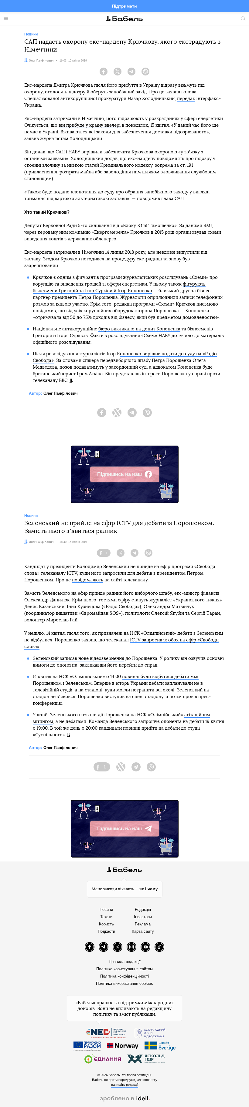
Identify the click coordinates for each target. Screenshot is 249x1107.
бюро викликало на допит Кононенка (139, 329)
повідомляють (87, 580)
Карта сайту (143, 931)
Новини (106, 909)
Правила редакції (125, 961)
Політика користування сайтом (124, 969)
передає (186, 98)
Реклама (143, 924)
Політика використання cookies (124, 983)
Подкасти (106, 931)
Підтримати (124, 6)
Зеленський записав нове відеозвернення (78, 658)
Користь (106, 924)
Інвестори (143, 917)
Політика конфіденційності (124, 976)
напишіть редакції (124, 1084)
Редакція (143, 909)
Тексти (106, 917)
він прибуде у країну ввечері (90, 125)
